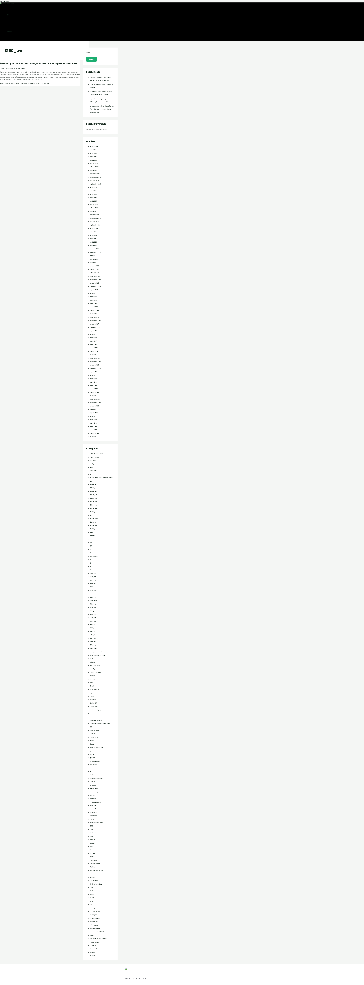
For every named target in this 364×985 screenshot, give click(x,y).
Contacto (9, 31)
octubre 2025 (94, 180)
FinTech (92, 734)
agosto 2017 (94, 331)
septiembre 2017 (95, 327)
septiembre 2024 (95, 225)
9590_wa (93, 628)
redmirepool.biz (95, 863)
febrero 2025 (94, 208)
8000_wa (93, 573)
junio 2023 (93, 255)
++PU (92, 464)
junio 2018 (93, 296)
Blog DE (92, 686)
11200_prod (94, 518)
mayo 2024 (93, 238)
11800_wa (93, 525)
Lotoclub (93, 785)
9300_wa (93, 614)
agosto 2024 (94, 228)
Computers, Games (96, 720)
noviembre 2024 (95, 218)
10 (91, 481)
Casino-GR (93, 703)
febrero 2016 (94, 392)
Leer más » (25, 83)
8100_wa (93, 576)
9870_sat (93, 638)
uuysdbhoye (94, 921)
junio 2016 (93, 378)
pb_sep (92, 843)
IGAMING (93, 764)
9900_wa (93, 641)
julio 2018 (93, 293)
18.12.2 (92, 536)
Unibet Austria (95, 918)
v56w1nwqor (94, 925)
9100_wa (93, 607)
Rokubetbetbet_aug (96, 870)
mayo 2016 (93, 382)
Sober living (94, 880)
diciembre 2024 (95, 215)
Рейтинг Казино (95, 949)
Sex (91, 874)
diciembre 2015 (95, 399)
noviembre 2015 (95, 402)
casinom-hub (94, 706)
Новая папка (94, 942)
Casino (92, 696)
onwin (92, 836)
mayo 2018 (93, 300)
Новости (93, 945)
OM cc (92, 829)
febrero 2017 (94, 351)
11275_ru (93, 522)
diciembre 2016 (95, 358)
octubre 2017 (94, 324)
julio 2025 (93, 191)
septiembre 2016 (95, 368)
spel (91, 887)
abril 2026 (93, 160)
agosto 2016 (94, 372)
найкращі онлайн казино (98, 938)
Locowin (92, 781)
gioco (92, 754)
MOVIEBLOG (94, 812)
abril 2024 (93, 242)
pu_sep (92, 857)
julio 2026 (93, 150)
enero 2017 (93, 355)
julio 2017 (93, 334)
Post (91, 846)
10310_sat (93, 498)
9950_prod (93, 648)
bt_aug (92, 693)
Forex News (94, 737)
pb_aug (92, 839)
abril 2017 (93, 344)
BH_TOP (93, 679)
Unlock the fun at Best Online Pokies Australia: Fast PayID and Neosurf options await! (102, 109)
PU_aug (92, 853)
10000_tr (93, 488)
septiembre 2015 (95, 409)
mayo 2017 (93, 341)
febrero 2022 (94, 269)
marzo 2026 (94, 163)
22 (91, 542)
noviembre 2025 (95, 177)
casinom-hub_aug (95, 710)
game (92, 740)
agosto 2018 (94, 290)
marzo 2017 (94, 348)
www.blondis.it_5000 (97, 932)
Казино (92, 935)
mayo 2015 (93, 423)
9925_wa (93, 645)
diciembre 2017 (95, 317)
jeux (91, 771)
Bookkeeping (94, 689)
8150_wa (17, 68)
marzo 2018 (94, 307)
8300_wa (93, 583)
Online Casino (94, 833)
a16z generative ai (96, 652)
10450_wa (93, 501)
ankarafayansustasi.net (97, 655)
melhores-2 (93, 798)
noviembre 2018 (95, 279)
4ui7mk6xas (94, 556)
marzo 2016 (94, 389)
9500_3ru (93, 621)
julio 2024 (93, 232)
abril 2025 (93, 201)
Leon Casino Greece (96, 778)
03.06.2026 (93, 471)
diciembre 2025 (95, 174)
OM (91, 826)
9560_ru (92, 624)
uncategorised (94, 908)
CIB (91, 717)
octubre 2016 (94, 365)
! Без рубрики (94, 457)
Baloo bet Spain (95, 665)
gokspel (92, 757)
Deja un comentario (6, 68)
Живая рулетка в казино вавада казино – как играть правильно (38, 63)
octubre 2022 (94, 266)
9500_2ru (93, 617)
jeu (91, 768)
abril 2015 (93, 426)
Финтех (92, 956)
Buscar (88, 52)
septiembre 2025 (95, 184)
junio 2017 (93, 337)
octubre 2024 (94, 221)
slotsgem (93, 877)
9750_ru (92, 635)
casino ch (93, 699)
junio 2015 (93, 419)
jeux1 (91, 775)
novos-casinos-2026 (96, 822)
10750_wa (93, 508)
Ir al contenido (4, 1)
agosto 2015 (94, 413)
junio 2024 (93, 235)
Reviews (92, 867)
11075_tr (93, 512)
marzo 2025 (94, 204)
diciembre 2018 (95, 276)
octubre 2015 (94, 406)
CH (91, 713)
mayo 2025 (93, 197)
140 (91, 532)
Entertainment (94, 730)
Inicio (8, 15)
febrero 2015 (94, 433)
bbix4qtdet (93, 669)
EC (91, 727)
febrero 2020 (94, 273)
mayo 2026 (93, 156)
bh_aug (92, 676)
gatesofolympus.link (96, 747)
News (92, 819)
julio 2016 (93, 375)
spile (91, 901)
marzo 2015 (94, 430)
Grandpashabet (95, 761)
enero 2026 (93, 170)
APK (91, 658)
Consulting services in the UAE (100, 723)
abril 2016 (93, 385)
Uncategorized (95, 911)
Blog (91, 682)
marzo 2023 (94, 259)
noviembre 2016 (95, 361)
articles (92, 662)
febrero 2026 (94, 167)
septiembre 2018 (95, 286)
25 (91, 546)
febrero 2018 (94, 310)
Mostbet (93, 805)
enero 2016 (93, 396)
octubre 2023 (94, 249)
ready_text (93, 860)
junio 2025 (93, 194)
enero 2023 (93, 262)
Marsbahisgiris (95, 792)
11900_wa (93, 529)
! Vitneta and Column (97, 454)
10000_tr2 (93, 491)
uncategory (93, 915)
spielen (92, 897)
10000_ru (93, 484)
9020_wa (93, 604)
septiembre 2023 (95, 252)
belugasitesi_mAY (96, 672)
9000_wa (93, 597)
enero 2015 (93, 436)
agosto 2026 (94, 146)
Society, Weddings (96, 884)
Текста (92, 952)
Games (92, 744)
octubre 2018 (94, 283)
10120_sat (93, 495)
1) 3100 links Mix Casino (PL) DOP (101, 477)
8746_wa (93, 590)
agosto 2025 (94, 187)
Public (92, 850)
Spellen (92, 891)
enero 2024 (93, 245)
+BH (91, 467)
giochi (92, 751)
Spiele (92, 894)
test (91, 904)
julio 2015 (93, 416)
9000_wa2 (93, 600)
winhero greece (95, 928)
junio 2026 (93, 153)
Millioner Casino (95, 802)
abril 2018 (93, 303)
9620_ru (92, 631)
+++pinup (93, 460)
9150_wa (93, 611)
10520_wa (93, 505)
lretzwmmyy (94, 788)
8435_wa (93, 587)
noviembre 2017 (95, 320)
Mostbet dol (94, 809)
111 (91, 515)
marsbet (92, 795)
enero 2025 (93, 211)
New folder (93, 816)
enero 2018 (93, 314)
